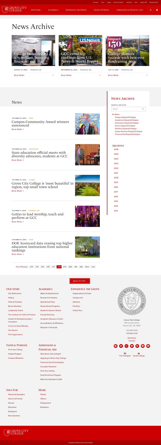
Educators (12, 407)
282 (81, 267)
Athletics (129, 2)
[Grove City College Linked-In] (148, 346)
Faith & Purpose (16, 345)
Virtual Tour (77, 310)
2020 (116, 178)
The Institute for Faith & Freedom (21, 315)
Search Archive (118, 105)
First (17, 267)
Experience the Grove (85, 289)
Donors (11, 403)
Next (87, 267)
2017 (116, 192)
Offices (43, 399)
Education (33, 149)
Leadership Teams (15, 310)
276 (48, 267)
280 (70, 267)
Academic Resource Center (51, 319)
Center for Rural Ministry (18, 326)
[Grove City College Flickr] (143, 346)
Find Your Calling (15, 349)
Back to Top (79, 281)
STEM (31, 118)
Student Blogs (139, 356)
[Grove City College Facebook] (116, 346)
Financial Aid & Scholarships (52, 362)
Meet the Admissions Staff (51, 379)
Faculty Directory (47, 315)
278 (59, 267)
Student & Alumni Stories (50, 310)
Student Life (34, 210)
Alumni (32, 180)
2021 (116, 173)
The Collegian (125, 356)
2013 (116, 211)
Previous (23, 267)
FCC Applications (15, 334)
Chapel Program (14, 354)
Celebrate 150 (153, 2)
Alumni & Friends (15, 399)
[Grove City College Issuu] (137, 346)
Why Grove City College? (50, 354)
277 (53, 267)
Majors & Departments (49, 293)
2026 (116, 149)
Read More (17, 129)
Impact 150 (143, 2)
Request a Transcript (48, 327)
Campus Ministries (15, 358)
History (11, 298)
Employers (12, 411)
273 (31, 267)
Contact (132, 341)
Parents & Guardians (16, 394)
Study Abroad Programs (50, 306)
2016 (116, 196)
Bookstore (44, 407)
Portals (43, 394)
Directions (132, 338)
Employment (45, 403)
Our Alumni (13, 330)
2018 (116, 187)
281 (75, 267)
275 (42, 267)
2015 (116, 201)
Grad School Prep (47, 302)
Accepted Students (48, 366)
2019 (116, 182)
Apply (109, 2)
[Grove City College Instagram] (126, 346)
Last (93, 267)
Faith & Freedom (15, 302)
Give (136, 2)
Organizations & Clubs (82, 293)
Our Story (13, 289)
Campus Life (78, 298)
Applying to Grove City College (53, 358)
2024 (116, 159)
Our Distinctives (14, 293)
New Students (14, 416)
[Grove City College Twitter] (121, 346)
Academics (45, 289)
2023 (116, 163)
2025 (116, 154)
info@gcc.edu (132, 333)
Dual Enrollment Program (50, 375)
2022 (116, 168)
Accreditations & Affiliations (51, 323)
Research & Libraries (48, 298)
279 (64, 267)
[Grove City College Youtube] (132, 346)
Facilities (76, 306)
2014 (116, 206)
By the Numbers (14, 306)
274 (37, 267)
